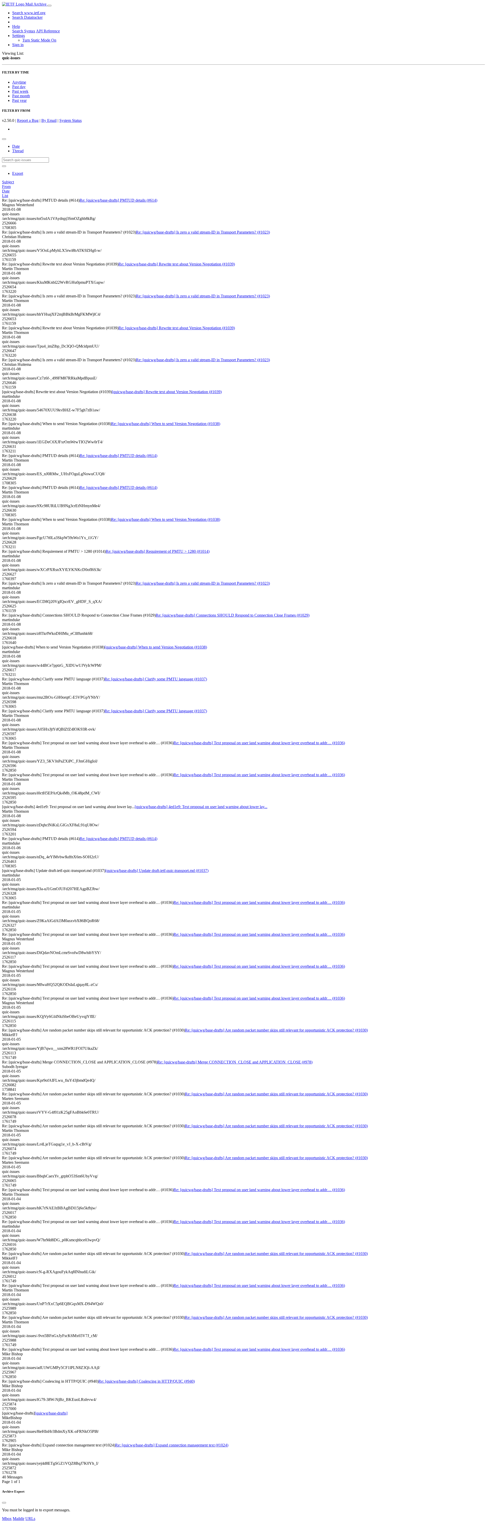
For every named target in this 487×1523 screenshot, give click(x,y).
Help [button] (16, 26)
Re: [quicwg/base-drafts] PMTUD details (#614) (118, 200)
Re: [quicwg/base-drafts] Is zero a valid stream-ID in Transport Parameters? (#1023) (203, 232)
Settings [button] (18, 35)
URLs (30, 1518)
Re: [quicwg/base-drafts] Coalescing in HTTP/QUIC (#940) (146, 1381)
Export (17, 173)
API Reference (48, 31)
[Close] (4, 1502)
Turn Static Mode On (39, 40)
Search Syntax (23, 31)
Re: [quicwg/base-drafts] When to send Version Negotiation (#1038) (165, 424)
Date (16, 146)
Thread (18, 151)
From (6, 186)
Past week (20, 91)
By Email (49, 120)
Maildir (18, 1518)
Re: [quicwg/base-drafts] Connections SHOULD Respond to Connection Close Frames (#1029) (232, 615)
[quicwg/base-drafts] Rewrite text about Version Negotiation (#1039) (167, 392)
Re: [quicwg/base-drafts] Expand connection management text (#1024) (171, 1445)
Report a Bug (28, 120)
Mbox (7, 1518)
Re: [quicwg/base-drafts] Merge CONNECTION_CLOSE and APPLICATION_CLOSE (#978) (234, 1062)
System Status (70, 120)
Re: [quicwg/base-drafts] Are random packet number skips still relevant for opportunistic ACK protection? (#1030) (276, 1030)
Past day (19, 87)
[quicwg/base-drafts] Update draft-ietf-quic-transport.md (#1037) (156, 870)
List (5, 196)
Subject (8, 182)
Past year (19, 100)
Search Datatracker (27, 17)
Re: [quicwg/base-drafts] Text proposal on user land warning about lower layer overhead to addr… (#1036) (259, 743)
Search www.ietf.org (28, 13)
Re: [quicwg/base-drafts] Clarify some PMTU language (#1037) (156, 679)
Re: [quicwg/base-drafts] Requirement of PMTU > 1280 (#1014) (158, 551)
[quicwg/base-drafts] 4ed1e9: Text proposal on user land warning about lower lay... (201, 807)
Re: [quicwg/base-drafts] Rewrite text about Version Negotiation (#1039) (176, 264)
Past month (21, 96)
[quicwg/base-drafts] (51, 1413)
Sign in (18, 45)
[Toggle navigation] (49, 5)
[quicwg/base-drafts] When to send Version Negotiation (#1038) (156, 647)
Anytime (19, 82)
